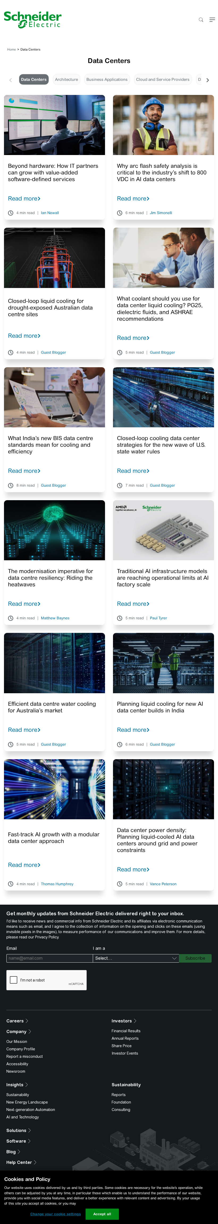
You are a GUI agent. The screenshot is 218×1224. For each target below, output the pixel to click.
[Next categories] (207, 79)
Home (11, 49)
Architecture (66, 79)
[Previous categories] (10, 79)
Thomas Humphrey (57, 884)
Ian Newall (50, 213)
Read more (22, 198)
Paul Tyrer (158, 618)
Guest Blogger (53, 352)
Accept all (102, 1214)
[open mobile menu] (212, 20)
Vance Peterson (163, 884)
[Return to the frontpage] (31, 20)
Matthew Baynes (55, 618)
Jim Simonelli (161, 213)
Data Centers (34, 79)
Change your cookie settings (55, 1214)
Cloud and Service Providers (163, 79)
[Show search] (201, 20)
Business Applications (107, 79)
